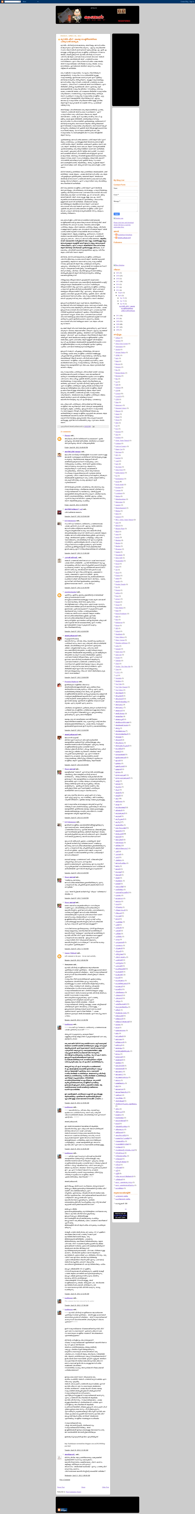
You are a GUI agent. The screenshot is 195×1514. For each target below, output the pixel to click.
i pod (117, 461)
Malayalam (118, 502)
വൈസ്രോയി (120, 1121)
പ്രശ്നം (117, 1001)
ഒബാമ (117, 784)
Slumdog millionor (121, 643)
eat (116, 426)
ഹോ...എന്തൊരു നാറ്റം (123, 1182)
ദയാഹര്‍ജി (119, 886)
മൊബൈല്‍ (119, 1068)
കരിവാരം (118, 801)
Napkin (117, 552)
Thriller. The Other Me (122, 666)
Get (126, 1209)
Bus (116, 379)
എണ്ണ (117, 781)
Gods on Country (120, 446)
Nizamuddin (119, 561)
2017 (118, 281)
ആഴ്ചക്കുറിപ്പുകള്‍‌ (122, 746)
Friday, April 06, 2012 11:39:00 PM (76, 505)
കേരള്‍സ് (118, 831)
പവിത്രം (118, 936)
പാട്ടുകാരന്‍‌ (119, 942)
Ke (116, 476)
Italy (116, 464)
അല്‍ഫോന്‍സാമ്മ (122, 722)
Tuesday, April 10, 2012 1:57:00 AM (76, 1305)
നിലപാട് (118, 913)
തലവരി (118, 875)
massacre (118, 517)
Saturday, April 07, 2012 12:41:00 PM (77, 588)
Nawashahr (118, 555)
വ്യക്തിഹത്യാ (121, 1126)
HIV (116, 455)
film (116, 435)
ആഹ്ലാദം (119, 743)
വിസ (117, 1109)
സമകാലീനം (120, 1141)
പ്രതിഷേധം (119, 992)
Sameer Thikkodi (71, 953)
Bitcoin (117, 364)
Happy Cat (118, 449)
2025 (118, 273)
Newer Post (61, 1487)
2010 (118, 318)
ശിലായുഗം (119, 1129)
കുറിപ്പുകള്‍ (119, 819)
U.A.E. (117, 672)
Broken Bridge (120, 373)
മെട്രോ (118, 1063)
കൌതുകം (119, 842)
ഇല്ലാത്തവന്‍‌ (120, 757)
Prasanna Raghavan (71, 681)
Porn (116, 596)
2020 (118, 276)
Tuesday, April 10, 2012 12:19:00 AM (77, 1103)
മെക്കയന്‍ (119, 1060)
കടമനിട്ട (118, 793)
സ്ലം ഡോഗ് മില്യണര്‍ (124, 1176)
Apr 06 (122, 304)
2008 (118, 324)
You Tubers (119, 690)
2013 (118, 287)
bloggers (118, 367)
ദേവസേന (119, 898)
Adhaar (117, 338)
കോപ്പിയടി (119, 840)
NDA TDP (118, 558)
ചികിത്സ (118, 860)
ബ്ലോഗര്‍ (119, 1019)
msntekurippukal (71, 592)
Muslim (117, 546)
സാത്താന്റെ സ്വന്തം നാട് (124, 1150)
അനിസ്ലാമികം (121, 702)
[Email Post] (93, 426)
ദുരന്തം (118, 895)
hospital (117, 458)
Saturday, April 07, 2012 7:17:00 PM (76, 949)
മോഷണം (119, 1071)
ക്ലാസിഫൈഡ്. (121, 848)
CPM (117, 399)
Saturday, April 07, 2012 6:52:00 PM (76, 873)
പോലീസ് (118, 989)
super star (118, 655)
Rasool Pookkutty (121, 613)
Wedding (118, 681)
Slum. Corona (119, 640)
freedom (118, 437)
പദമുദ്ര (118, 928)
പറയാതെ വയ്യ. (121, 1196)
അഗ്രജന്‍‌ (119, 693)
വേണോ (118, 1115)
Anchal (117, 349)
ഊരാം (117, 772)
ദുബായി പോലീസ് (122, 892)
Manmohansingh (120, 508)
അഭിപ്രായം (119, 713)
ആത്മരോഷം (120, 731)
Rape (117, 611)
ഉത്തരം (118, 763)
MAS (117, 514)
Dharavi (118, 411)
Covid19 (118, 396)
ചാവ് (117, 857)
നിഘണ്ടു (118, 907)
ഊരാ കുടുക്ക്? (120, 775)
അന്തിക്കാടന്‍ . (70, 1454)
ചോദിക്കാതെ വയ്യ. (122, 1199)
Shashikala (118, 634)
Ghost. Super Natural (122, 440)
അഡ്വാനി (119, 699)
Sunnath (118, 649)
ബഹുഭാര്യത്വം (121, 1007)
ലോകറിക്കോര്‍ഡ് (121, 1092)
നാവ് (117, 904)
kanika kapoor (119, 473)
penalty (117, 581)
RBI (116, 617)
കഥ (116, 798)
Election (118, 432)
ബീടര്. (117, 1010)
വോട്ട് (117, 1123)
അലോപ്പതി (119, 719)
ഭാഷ (117, 1027)
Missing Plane (119, 528)
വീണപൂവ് (119, 1112)
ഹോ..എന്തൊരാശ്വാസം (124, 1185)
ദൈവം (118, 901)
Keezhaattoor (119, 479)
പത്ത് (117, 925)
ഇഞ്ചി (118, 751)
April (120, 295)
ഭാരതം (118, 1024)
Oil (116, 570)
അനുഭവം (119, 704)
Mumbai (118, 540)
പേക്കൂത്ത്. (119, 975)
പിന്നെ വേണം (120, 957)
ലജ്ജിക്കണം (119, 1083)
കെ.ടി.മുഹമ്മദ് (120, 828)
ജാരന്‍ (117, 869)
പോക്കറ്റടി (119, 986)
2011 (118, 315)
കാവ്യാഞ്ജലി (120, 807)
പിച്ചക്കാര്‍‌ (118, 948)
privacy (117, 599)
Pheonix (67, 435)
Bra (116, 370)
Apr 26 (122, 298)
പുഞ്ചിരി (119, 960)
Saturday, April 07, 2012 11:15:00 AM (77, 553)
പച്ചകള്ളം (118, 922)
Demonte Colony (120, 408)
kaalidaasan (69, 1024)
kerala (117, 481)
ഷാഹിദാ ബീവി (120, 1135)
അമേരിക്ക (119, 716)
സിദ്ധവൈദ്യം (121, 1156)
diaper (117, 414)
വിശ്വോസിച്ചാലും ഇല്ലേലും (126, 1104)
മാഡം (117, 1054)
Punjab (117, 602)
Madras (117, 496)
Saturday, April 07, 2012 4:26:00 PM (76, 631)
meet (116, 523)
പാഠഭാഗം (119, 945)
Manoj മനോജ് (70, 769)
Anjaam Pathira (120, 352)
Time (117, 669)
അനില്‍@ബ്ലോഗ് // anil (74, 509)
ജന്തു (117, 866)
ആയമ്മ (118, 737)
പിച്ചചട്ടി (118, 951)
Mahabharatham (120, 499)
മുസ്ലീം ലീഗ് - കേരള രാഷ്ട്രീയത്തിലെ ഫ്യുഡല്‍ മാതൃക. (79, 40)
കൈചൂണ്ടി (119, 834)
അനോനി (118, 710)
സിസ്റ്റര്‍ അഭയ (120, 1162)
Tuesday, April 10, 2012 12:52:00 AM (77, 1294)
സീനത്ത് (118, 1167)
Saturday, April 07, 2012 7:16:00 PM (76, 898)
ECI (116, 429)
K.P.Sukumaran (70, 521)
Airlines (118, 341)
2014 (118, 284)
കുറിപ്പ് (117, 822)
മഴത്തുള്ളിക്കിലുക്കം (122, 1051)
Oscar (117, 572)
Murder (117, 543)
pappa (117, 578)
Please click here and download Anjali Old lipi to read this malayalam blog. (124, 225)
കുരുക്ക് (118, 816)
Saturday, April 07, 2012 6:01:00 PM (76, 765)
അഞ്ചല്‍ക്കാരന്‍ (71, 636)
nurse (117, 567)
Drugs (117, 420)
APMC (117, 355)
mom (117, 534)
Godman (118, 443)
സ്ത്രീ (117, 1173)
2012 (118, 290)
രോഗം (117, 1080)
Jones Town (119, 470)
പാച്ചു (117, 939)
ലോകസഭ (119, 1089)
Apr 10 (122, 301)
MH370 (117, 526)
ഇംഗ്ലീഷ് (119, 749)
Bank (117, 361)
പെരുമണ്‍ (119, 972)
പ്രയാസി (119, 995)
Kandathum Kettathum (125, 235)
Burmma (118, 376)
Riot (116, 619)
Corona (117, 393)
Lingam (117, 490)
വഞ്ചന (118, 1095)
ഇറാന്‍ (117, 760)
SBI (116, 628)
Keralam (118, 487)
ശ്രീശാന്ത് (119, 1132)
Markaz (117, 511)
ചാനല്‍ (118, 854)
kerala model (119, 484)
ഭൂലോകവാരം (120, 1030)
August (120, 292)
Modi (117, 531)
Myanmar (118, 549)
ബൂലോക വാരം (121, 1013)
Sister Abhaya (119, 637)
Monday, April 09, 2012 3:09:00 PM (76, 960)
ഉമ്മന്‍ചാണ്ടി (119, 766)
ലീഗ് (117, 1086)
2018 (118, 279)
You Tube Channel (121, 687)
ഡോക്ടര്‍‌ (118, 872)
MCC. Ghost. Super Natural (124, 520)
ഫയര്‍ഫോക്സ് (121, 1004)
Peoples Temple (120, 584)
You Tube (118, 684)
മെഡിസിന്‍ (119, 1066)
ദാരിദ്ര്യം (119, 889)
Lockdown (118, 493)
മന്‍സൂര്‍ (118, 1045)
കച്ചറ (117, 790)
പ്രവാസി (118, 998)
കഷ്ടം (117, 804)
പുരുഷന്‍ (118, 966)
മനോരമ (118, 1039)
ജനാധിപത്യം (120, 863)
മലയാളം (118, 1048)
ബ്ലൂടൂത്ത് (119, 1016)
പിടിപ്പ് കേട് (119, 954)
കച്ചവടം (118, 787)
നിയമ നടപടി (120, 910)
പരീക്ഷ (118, 933)
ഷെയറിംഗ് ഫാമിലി (122, 1138)
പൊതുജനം (119, 980)
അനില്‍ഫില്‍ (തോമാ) (73, 452)
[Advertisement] (97, 28)
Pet (116, 587)
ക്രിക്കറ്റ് (118, 845)
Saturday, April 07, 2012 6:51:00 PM (76, 818)
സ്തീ (116, 1170)
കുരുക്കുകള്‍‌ (120, 813)
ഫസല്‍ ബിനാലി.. (71, 557)
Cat (116, 382)
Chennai (118, 388)
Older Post (105, 1487)
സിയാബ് (118, 1159)
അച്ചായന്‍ (119, 696)
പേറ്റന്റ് (117, 977)
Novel (117, 564)
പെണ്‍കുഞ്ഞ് (120, 969)
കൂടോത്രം (119, 825)
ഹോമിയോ (119, 1188)
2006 (118, 330)
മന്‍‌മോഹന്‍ (119, 1042)
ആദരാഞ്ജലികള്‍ (121, 734)
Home (83, 1487)
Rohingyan (118, 622)
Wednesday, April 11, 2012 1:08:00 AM (77, 1475)
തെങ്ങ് (117, 884)
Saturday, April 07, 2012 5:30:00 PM (76, 677)
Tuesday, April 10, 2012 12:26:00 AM (77, 1149)
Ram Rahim (119, 608)
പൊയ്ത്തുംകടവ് (121, 983)
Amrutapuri (119, 346)
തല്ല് (117, 878)
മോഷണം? (119, 1074)
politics (117, 593)
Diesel (117, 417)
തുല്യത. (118, 881)
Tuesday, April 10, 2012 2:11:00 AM (76, 1450)
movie (117, 537)
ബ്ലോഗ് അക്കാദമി (122, 1022)
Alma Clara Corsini (121, 344)
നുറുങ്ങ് (118, 916)
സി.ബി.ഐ (119, 1153)
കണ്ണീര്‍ (118, 795)
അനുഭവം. (119, 707)
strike (117, 646)
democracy (118, 405)
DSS (116, 423)
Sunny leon (119, 652)
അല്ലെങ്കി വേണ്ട (121, 725)
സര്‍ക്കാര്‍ (118, 1147)
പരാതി (118, 931)
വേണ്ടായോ (119, 1118)
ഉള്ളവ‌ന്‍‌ (118, 769)
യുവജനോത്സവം (121, 1077)
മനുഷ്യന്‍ (119, 1036)
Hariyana (118, 452)
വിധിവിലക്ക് (119, 1101)
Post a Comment (65, 1480)
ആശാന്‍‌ (118, 740)
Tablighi (118, 660)
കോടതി (118, 837)
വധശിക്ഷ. (119, 1098)
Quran (117, 605)
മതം (117, 1033)
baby (116, 358)
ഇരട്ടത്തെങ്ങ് (120, 754)
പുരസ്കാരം (119, 963)
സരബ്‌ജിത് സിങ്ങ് (122, 1144)
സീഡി (117, 1165)
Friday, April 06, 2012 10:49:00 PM (76, 447)
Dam (116, 402)
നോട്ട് (117, 919)
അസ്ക (117, 728)
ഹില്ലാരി (119, 1179)
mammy (118, 505)
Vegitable (118, 678)
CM (116, 390)
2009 (118, 321)
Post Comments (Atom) (73, 1492)
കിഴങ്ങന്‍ (118, 810)
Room (117, 625)
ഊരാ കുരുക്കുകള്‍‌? (122, 778)
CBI (116, 385)
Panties (117, 575)
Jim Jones (118, 467)
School (117, 631)
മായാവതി (119, 1057)
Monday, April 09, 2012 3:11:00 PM (76, 1020)
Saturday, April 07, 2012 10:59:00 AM (77, 516)
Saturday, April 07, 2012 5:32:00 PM (76, 730)
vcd (116, 675)
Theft (117, 663)
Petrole (117, 590)
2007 (118, 327)
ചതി (117, 851)
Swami (117, 658)
